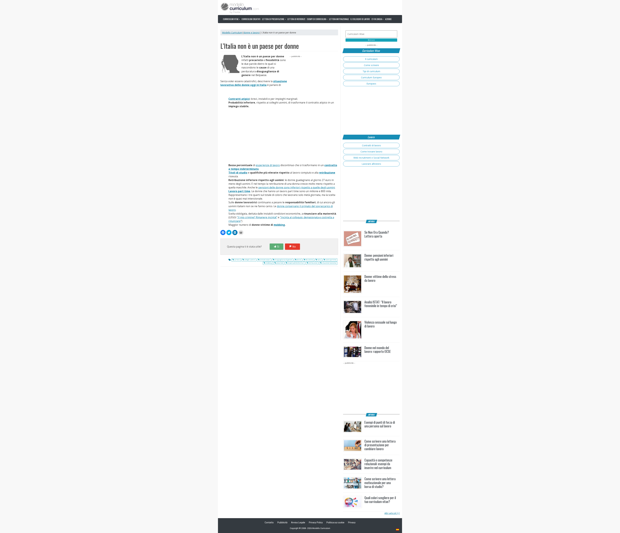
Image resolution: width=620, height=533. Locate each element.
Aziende (388, 19)
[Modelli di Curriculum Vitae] (397, 530)
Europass (371, 83)
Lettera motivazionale (339, 19)
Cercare (372, 40)
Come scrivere (371, 65)
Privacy (352, 522)
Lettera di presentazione (273, 19)
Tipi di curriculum (371, 71)
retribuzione (327, 172)
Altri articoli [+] (392, 513)
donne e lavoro (251, 32)
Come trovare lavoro (371, 151)
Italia (319, 260)
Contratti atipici (239, 99)
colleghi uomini (249, 260)
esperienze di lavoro (268, 165)
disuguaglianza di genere (283, 260)
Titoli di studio (237, 172)
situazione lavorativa (329, 263)
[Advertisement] (314, 78)
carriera (237, 260)
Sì (278, 246)
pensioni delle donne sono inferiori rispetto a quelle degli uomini (296, 187)
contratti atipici (264, 260)
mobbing (279, 225)
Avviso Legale (298, 522)
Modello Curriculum (232, 32)
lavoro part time (330, 260)
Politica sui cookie (335, 522)
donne (298, 260)
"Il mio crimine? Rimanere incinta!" (257, 217)
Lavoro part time (239, 191)
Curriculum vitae (230, 19)
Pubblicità (282, 522)
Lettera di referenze (296, 19)
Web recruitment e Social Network (371, 157)
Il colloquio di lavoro (360, 19)
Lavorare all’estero (371, 163)
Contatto (269, 522)
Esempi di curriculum (316, 19)
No (294, 246)
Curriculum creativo (251, 19)
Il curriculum (371, 59)
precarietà (279, 263)
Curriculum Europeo (371, 77)
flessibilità (309, 260)
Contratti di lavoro (371, 145)
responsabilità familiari (295, 263)
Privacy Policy (316, 522)
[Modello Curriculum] (240, 8)
